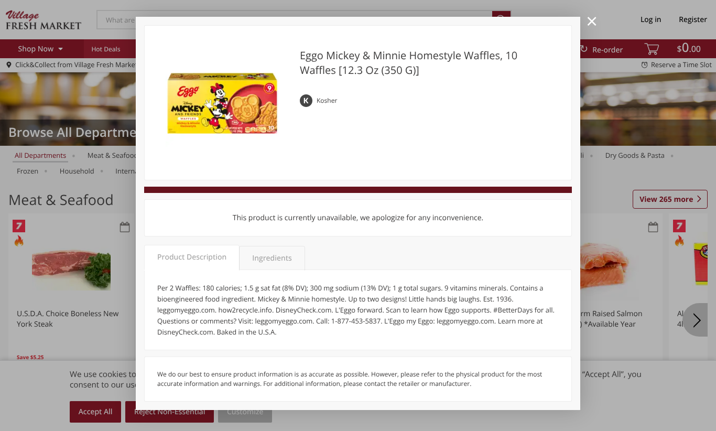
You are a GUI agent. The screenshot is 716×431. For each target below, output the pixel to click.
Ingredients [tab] (271, 258)
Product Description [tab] (191, 257)
